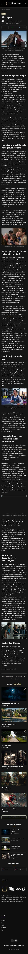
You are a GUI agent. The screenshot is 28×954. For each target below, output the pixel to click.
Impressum (21, 945)
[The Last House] (14, 779)
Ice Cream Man (6, 745)
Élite (12, 679)
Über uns (3, 920)
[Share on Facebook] (5, 27)
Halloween (9, 317)
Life (21, 449)
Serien (2, 925)
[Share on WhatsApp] (12, 27)
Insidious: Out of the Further (10, 703)
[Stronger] (14, 39)
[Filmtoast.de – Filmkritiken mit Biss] (14, 4)
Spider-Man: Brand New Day (10, 809)
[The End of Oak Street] (14, 715)
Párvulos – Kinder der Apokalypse (12, 767)
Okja (24, 449)
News (2, 930)
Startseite (3, 9)
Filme (3, 13)
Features (3, 927)
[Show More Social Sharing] (25, 27)
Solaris (17, 679)
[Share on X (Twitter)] (19, 27)
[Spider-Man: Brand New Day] (14, 800)
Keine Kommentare (7, 23)
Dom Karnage (9, 21)
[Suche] (26, 4)
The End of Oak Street (8, 724)
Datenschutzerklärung (10, 945)
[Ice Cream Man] (14, 736)
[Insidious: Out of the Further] (14, 694)
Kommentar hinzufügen (14, 817)
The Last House (6, 788)
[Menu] (2, 4)
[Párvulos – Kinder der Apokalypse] (14, 757)
